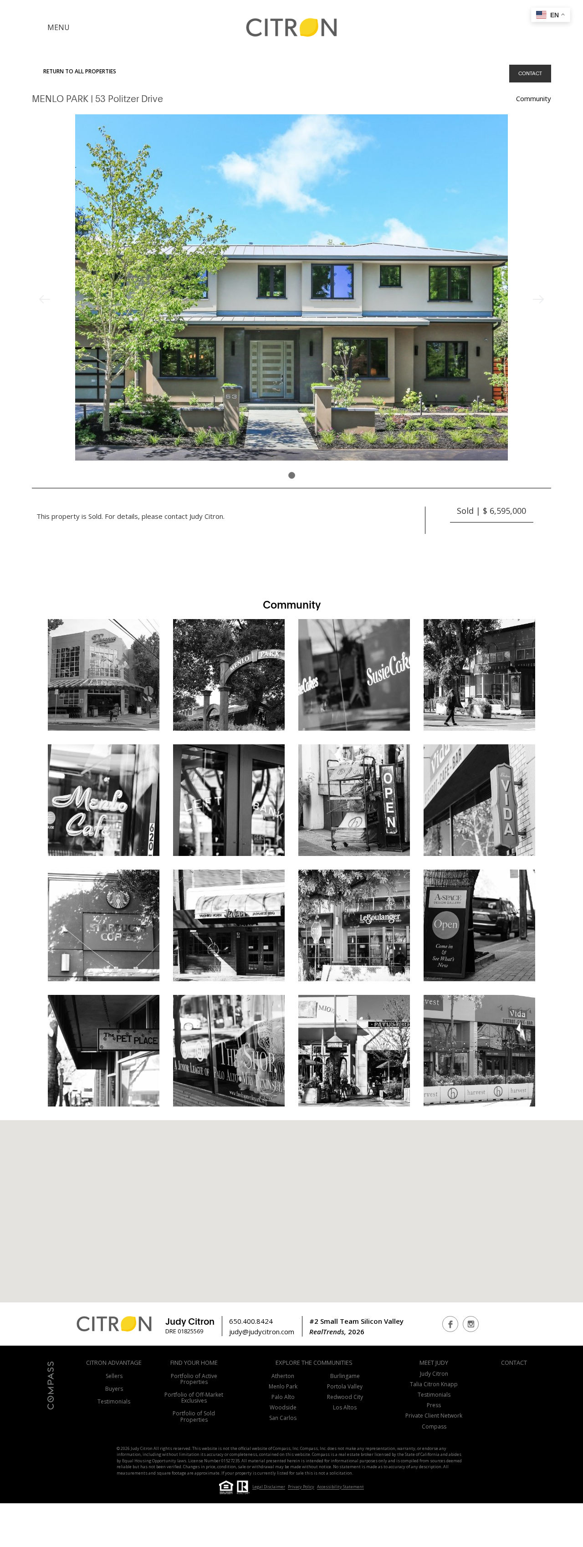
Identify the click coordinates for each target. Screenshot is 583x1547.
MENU (58, 27)
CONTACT (530, 73)
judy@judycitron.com (261, 1331)
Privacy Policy (301, 1487)
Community (533, 98)
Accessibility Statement (340, 1487)
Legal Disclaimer (268, 1487)
